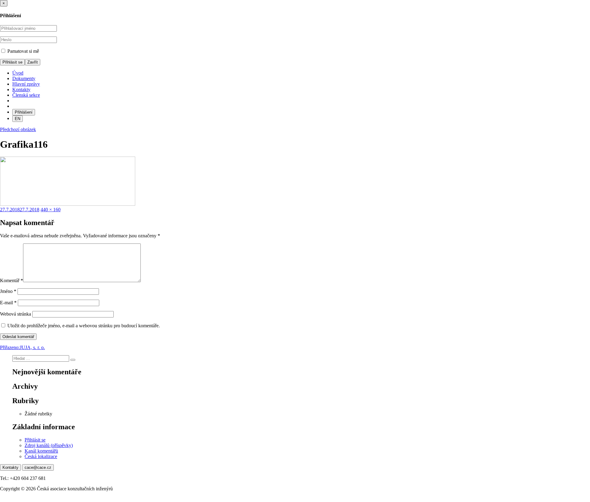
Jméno (8, 291)
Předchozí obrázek (18, 129)
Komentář (11, 280)
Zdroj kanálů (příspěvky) (49, 445)
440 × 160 (51, 209)
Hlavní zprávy (26, 84)
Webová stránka (15, 314)
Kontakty (21, 89)
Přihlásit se (35, 439)
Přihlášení (24, 112)
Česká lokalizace (41, 456)
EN (17, 118)
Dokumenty (23, 78)
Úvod (17, 73)
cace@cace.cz (38, 467)
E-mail (8, 302)
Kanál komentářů (41, 450)
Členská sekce (26, 95)
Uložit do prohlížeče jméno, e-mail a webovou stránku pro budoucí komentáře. (83, 325)
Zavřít (32, 62)
